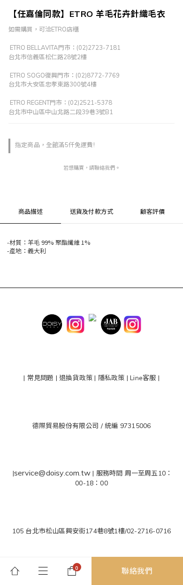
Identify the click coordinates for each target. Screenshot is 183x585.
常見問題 (40, 378)
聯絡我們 (137, 571)
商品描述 (30, 211)
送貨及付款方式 (91, 211)
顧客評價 (152, 211)
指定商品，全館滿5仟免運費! (55, 144)
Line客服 (143, 378)
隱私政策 (110, 378)
